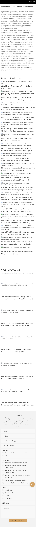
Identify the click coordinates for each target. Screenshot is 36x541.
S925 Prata (8, 498)
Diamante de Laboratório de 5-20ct (16, 483)
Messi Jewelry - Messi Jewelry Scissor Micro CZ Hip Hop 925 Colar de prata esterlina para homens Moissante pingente (17, 130)
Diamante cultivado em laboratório (16, 453)
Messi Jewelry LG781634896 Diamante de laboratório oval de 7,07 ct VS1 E (16, 351)
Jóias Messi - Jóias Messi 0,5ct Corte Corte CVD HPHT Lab (16, 87)
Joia (6, 455)
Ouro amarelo (9, 493)
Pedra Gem (18, 273)
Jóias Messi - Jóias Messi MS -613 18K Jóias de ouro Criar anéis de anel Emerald (18, 108)
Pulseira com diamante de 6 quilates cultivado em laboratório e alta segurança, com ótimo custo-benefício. (17, 189)
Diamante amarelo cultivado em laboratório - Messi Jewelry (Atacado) (17, 253)
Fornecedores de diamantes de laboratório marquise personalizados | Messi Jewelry (16, 179)
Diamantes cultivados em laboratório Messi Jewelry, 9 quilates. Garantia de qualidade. (16, 243)
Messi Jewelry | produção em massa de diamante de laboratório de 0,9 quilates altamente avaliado (15, 159)
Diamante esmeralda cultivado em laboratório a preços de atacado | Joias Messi (18, 169)
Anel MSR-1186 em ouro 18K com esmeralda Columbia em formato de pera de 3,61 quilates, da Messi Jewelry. (17, 198)
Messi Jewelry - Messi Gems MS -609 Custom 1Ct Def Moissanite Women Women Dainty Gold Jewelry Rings (17, 118)
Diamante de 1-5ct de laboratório (16, 480)
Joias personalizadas (8, 273)
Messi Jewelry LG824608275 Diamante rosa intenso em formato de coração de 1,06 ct (17, 324)
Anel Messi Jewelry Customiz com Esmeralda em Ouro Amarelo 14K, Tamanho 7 (17, 377)
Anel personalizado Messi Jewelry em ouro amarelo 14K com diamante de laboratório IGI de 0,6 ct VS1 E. (17, 298)
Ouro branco (9, 490)
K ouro (7, 496)
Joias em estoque (28, 273)
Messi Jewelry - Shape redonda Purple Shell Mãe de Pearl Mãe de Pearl (16, 140)
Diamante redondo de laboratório (16, 463)
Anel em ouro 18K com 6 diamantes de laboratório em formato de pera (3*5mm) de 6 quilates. (17, 404)
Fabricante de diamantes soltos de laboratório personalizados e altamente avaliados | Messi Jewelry (17, 149)
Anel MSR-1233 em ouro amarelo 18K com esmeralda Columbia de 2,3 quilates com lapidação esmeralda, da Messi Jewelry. (16, 210)
